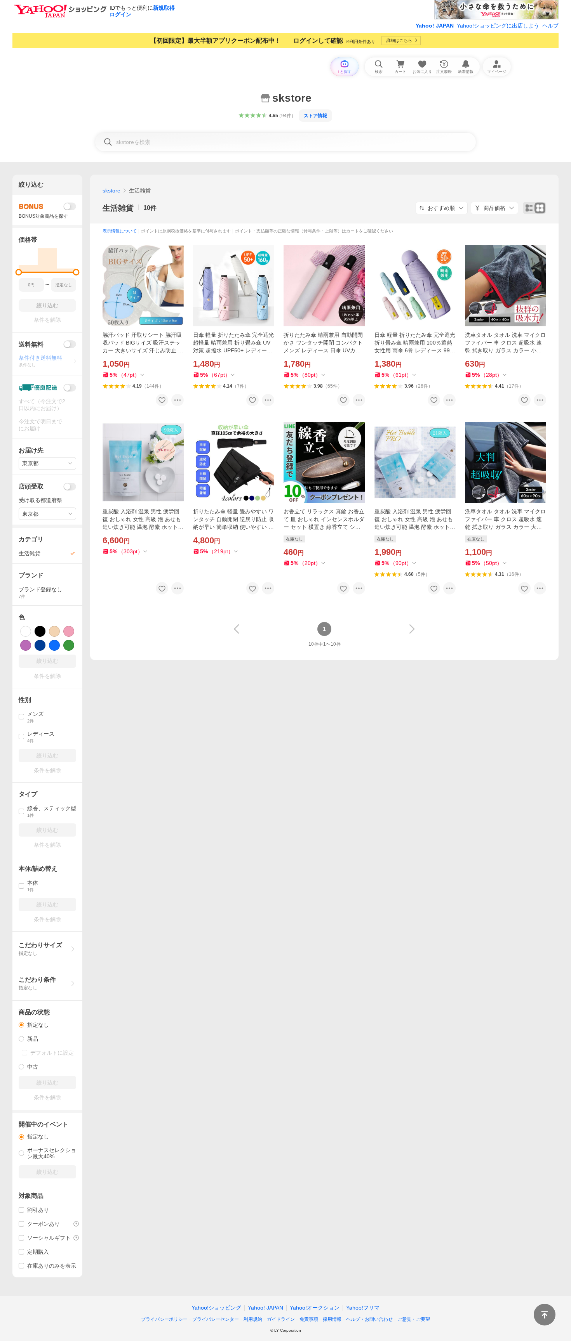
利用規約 (253, 1319)
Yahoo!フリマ (363, 1308)
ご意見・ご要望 (413, 1319)
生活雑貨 (118, 208)
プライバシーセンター (215, 1319)
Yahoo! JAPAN (435, 26)
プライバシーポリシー (164, 1319)
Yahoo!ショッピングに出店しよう (498, 26)
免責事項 (308, 1319)
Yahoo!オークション (314, 1308)
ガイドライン (281, 1319)
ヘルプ (550, 26)
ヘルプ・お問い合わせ (369, 1319)
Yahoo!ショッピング (216, 1308)
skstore (111, 190)
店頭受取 (31, 486)
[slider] (19, 272)
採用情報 (332, 1319)
